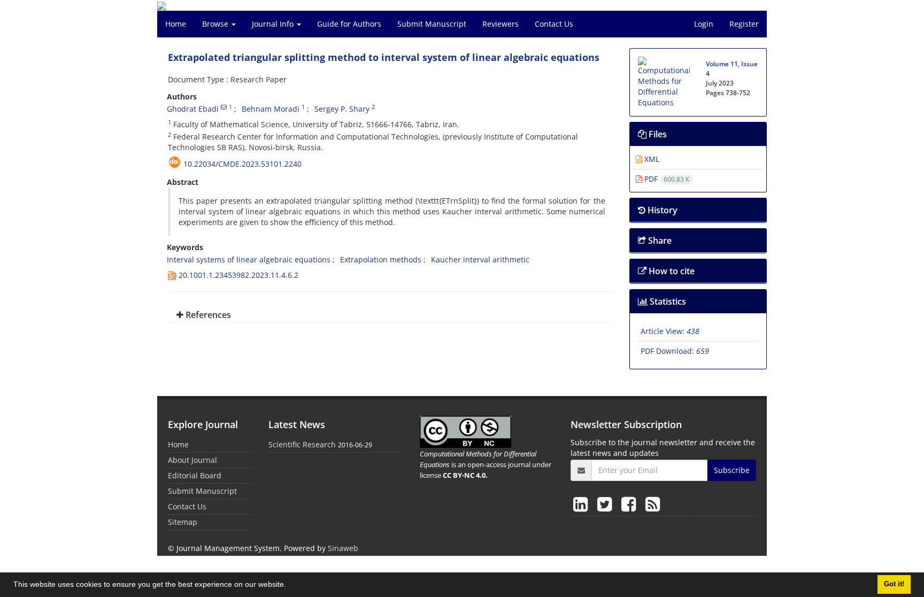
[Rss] (653, 504)
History (661, 210)
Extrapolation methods (380, 259)
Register (744, 24)
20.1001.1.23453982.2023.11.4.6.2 (238, 275)
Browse (216, 24)
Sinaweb (343, 548)
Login (703, 24)
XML (650, 159)
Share (659, 240)
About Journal (192, 460)
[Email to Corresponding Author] (224, 107)
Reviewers (500, 24)
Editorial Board (194, 475)
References (207, 315)
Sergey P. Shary (341, 109)
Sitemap (182, 522)
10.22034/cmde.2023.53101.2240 (242, 164)
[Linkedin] (583, 504)
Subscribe (732, 470)
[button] (289, 585)
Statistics (667, 301)
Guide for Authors (349, 24)
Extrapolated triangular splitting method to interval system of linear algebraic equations (383, 57)
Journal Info (274, 24)
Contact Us (554, 24)
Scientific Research (302, 444)
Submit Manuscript (431, 24)
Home (175, 24)
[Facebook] (631, 504)
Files (656, 134)
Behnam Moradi (270, 109)
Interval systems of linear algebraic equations (248, 259)
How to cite (670, 271)
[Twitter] (607, 504)
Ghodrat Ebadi (193, 109)
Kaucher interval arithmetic (480, 259)
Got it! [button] (894, 584)
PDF (665, 179)
